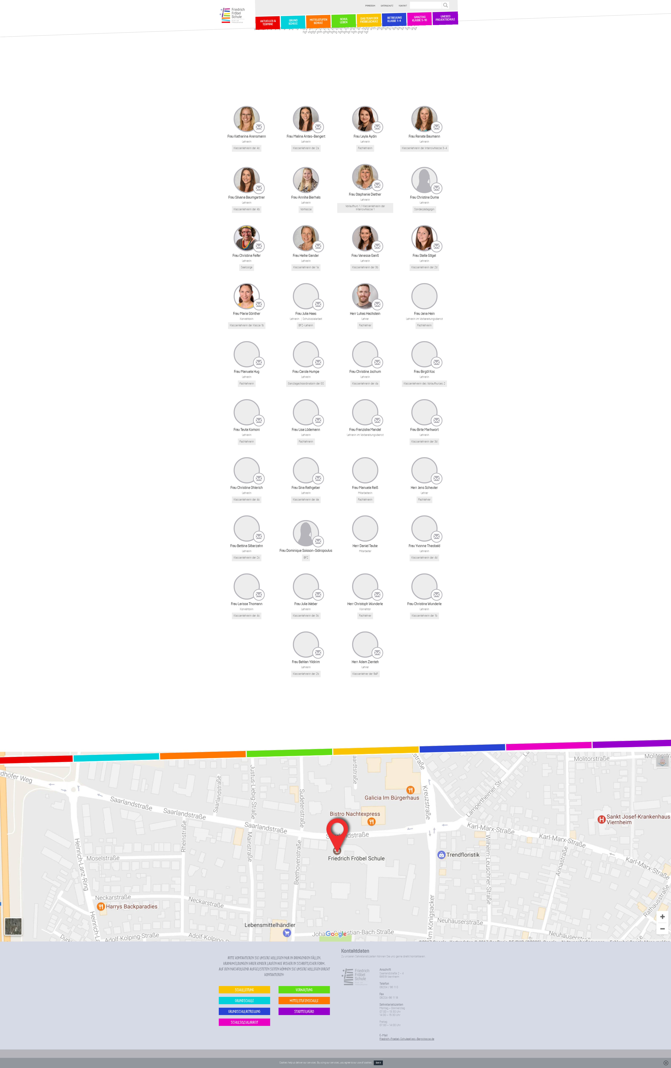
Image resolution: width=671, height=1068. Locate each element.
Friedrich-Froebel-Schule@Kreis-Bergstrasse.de (407, 1039)
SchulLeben (343, 21)
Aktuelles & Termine (267, 23)
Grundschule (244, 1000)
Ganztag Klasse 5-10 (419, 19)
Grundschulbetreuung (244, 1011)
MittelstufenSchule (318, 21)
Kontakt (403, 6)
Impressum (370, 6)
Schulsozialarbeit (244, 1022)
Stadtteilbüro (304, 1011)
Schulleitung (244, 989)
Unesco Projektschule (445, 18)
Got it (378, 1063)
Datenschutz (387, 6)
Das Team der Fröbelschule (369, 20)
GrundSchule (293, 22)
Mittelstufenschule (304, 1000)
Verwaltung (304, 989)
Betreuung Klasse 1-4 (394, 19)
